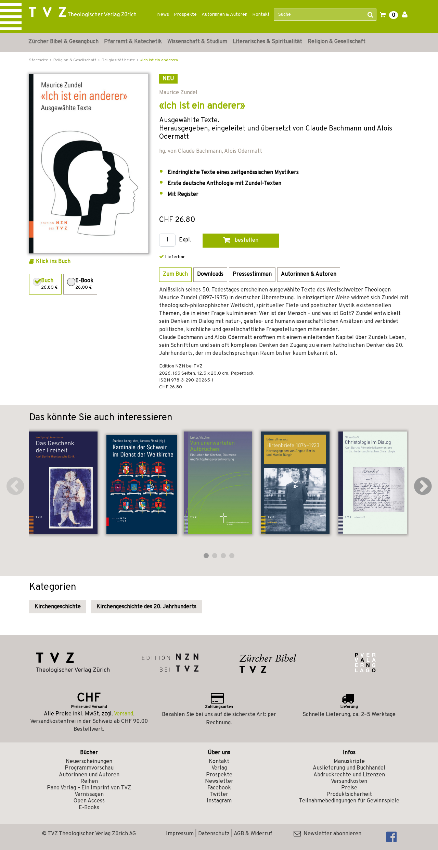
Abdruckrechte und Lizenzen (349, 775)
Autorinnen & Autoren (224, 14)
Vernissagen (89, 794)
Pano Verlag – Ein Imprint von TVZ (89, 788)
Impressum (180, 833)
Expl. (185, 240)
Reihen (89, 781)
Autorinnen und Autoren (89, 775)
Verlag (219, 768)
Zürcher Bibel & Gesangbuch (63, 41)
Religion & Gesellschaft (336, 41)
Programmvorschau (89, 768)
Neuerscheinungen (89, 761)
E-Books (89, 807)
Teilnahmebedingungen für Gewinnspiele (349, 801)
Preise (349, 788)
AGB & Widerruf (253, 833)
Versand (123, 714)
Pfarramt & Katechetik (133, 41)
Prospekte (185, 14)
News (163, 14)
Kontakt (261, 14)
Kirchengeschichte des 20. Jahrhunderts (146, 606)
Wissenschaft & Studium (197, 41)
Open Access (89, 801)
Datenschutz (214, 833)
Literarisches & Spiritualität (267, 41)
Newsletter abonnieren (331, 833)
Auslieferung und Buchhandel (349, 768)
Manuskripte (349, 761)
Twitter (219, 794)
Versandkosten (349, 781)
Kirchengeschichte (58, 606)
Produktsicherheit (349, 794)
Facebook (219, 788)
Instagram (219, 801)
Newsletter (219, 781)
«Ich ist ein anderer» (159, 60)
